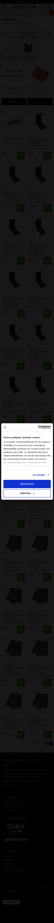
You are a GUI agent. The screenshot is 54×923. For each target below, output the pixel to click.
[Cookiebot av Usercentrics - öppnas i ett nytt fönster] (38, 427)
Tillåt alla (27, 484)
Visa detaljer (39, 475)
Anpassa (25, 493)
